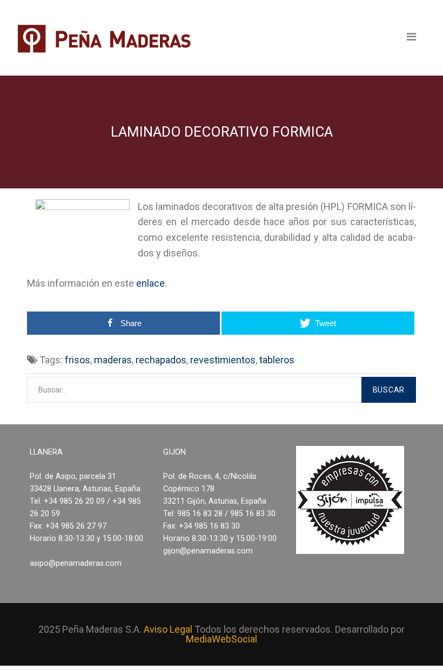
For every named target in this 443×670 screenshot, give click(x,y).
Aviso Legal (168, 629)
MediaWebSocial (221, 639)
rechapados (161, 360)
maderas (113, 360)
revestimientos (223, 360)
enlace (150, 283)
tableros (276, 360)
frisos (77, 360)
